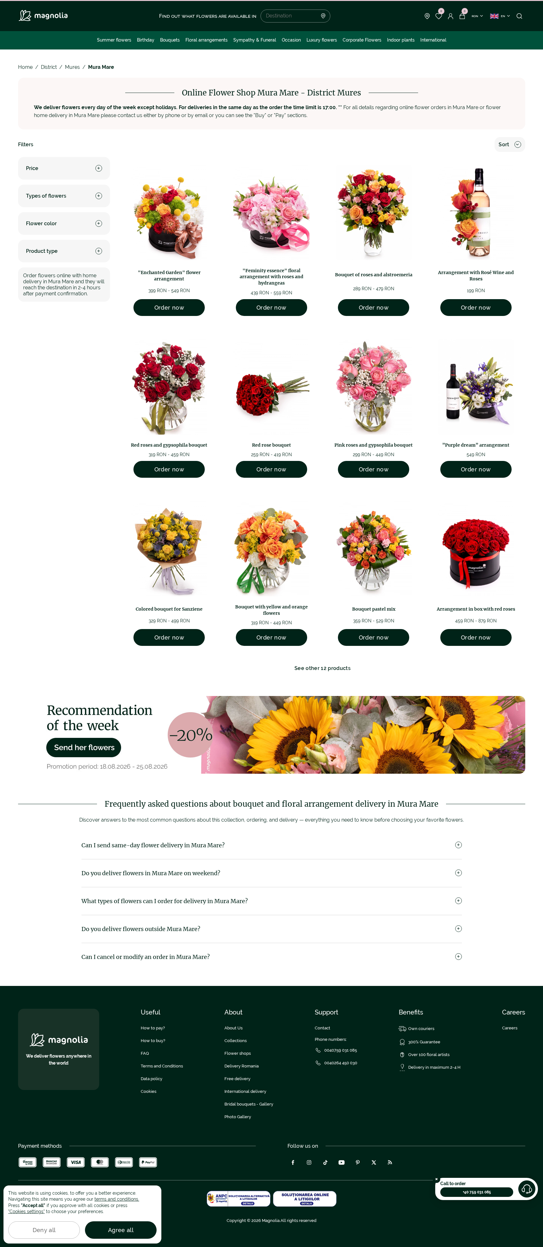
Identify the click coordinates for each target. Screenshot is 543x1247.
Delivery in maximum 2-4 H (434, 1067)
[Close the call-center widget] (436, 1179)
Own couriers (421, 1028)
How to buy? (153, 1040)
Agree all (120, 1230)
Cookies (148, 1091)
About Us (233, 1028)
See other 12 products (322, 668)
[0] (439, 16)
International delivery (245, 1091)
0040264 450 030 (340, 1062)
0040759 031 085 (340, 1050)
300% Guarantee (424, 1042)
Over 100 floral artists (428, 1054)
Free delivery (237, 1078)
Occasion (291, 40)
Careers (509, 1028)
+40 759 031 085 (477, 1192)
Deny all (44, 1230)
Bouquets (170, 40)
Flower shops (237, 1053)
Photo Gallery (237, 1116)
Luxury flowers (322, 40)
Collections (235, 1040)
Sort (504, 144)
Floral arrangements (206, 40)
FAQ (145, 1053)
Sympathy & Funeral (254, 40)
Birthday (145, 40)
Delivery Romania (241, 1066)
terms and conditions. (116, 1199)
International (433, 40)
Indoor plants (401, 40)
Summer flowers (114, 40)
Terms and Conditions (162, 1066)
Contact (322, 1028)
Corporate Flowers (362, 40)
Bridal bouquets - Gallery (248, 1104)
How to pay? (153, 1028)
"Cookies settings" (26, 1211)
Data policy (151, 1078)
